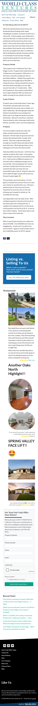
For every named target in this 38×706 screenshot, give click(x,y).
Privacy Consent (10, 576)
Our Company (20, 17)
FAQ (13, 17)
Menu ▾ (32, 17)
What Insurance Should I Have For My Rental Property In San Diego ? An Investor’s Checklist (18, 609)
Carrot (34, 698)
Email (7, 557)
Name (7, 550)
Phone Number (10, 543)
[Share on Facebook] (4, 238)
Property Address (11, 535)
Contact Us (21, 15)
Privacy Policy (14, 20)
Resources (5, 20)
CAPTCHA (8, 565)
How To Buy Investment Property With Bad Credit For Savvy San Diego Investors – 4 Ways (18, 601)
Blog (21, 20)
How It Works (6, 17)
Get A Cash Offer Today (9, 15)
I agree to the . (17, 579)
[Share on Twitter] (8, 238)
